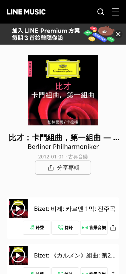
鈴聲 (40, 227)
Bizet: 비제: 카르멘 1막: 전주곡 (74, 208)
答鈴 (68, 227)
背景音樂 (97, 227)
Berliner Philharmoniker (63, 146)
